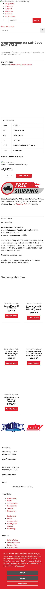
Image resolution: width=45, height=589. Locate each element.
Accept (22, 573)
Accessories (12, 503)
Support (8, 9)
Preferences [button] (20, 566)
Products (9, 6)
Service (10, 508)
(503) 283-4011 (9, 475)
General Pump (25, 52)
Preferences (22, 583)
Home (3, 52)
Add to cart (24, 176)
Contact (8, 14)
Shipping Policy (22, 204)
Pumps (15, 52)
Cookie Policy (12, 547)
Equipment (9, 4)
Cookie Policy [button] (11, 563)
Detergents (12, 506)
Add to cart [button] (11, 316)
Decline (22, 578)
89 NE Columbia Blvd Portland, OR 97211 (10, 468)
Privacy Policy (12, 545)
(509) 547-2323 (9, 459)
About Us (9, 11)
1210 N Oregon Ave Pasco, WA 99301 (9, 453)
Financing (11, 511)
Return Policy (12, 540)
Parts (9, 52)
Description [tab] (6, 218)
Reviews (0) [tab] (6, 222)
